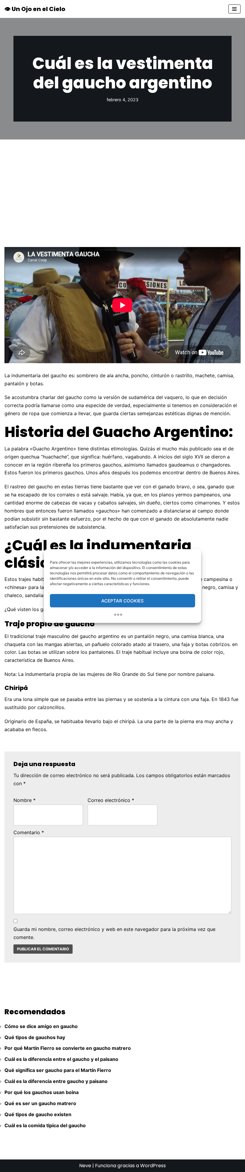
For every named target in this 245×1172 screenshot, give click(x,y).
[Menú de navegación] (234, 8)
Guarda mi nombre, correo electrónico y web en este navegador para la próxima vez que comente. (114, 933)
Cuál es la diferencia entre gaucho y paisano (56, 1081)
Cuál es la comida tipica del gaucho (45, 1125)
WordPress (153, 1165)
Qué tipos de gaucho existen (37, 1114)
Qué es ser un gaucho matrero (40, 1103)
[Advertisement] (122, 184)
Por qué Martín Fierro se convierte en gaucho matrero (67, 1048)
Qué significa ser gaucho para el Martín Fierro (57, 1070)
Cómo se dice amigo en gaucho (41, 1026)
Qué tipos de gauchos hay (34, 1037)
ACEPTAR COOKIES (122, 600)
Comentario (28, 832)
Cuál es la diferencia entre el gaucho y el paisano (61, 1059)
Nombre (24, 800)
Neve (85, 1165)
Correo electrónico (111, 800)
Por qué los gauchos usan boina (41, 1092)
